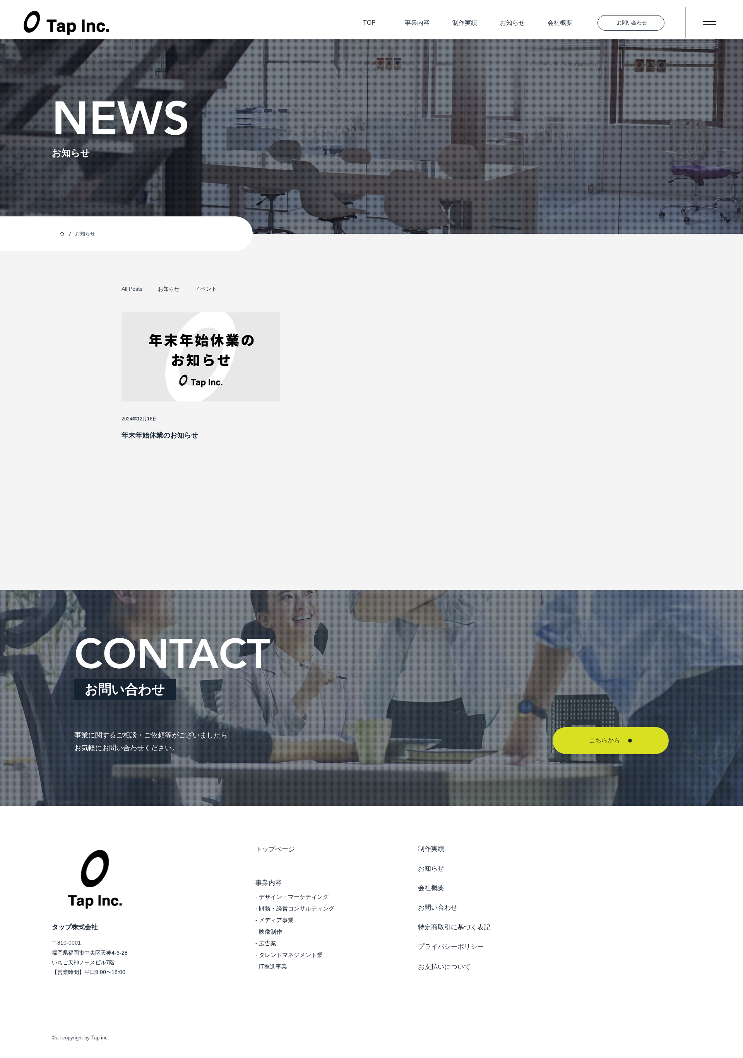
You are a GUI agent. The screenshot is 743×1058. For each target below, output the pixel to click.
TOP (369, 22)
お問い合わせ (437, 907)
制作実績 (464, 22)
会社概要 (560, 22)
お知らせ (512, 22)
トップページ (275, 849)
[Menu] (709, 22)
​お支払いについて (444, 967)
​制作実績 (431, 848)
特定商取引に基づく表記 (454, 927)
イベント (206, 289)
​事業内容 (417, 22)
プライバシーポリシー (451, 946)
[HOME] (62, 233)
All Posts (132, 289)
